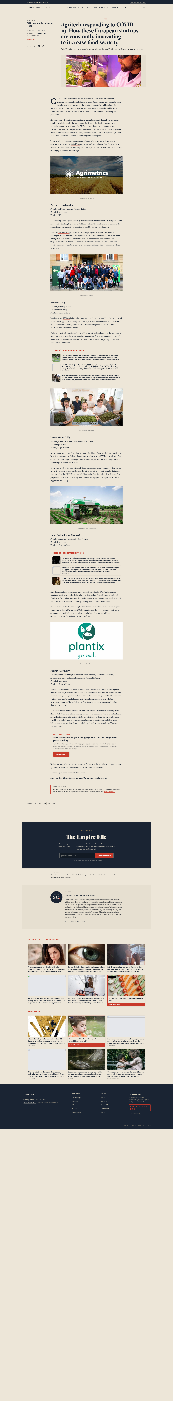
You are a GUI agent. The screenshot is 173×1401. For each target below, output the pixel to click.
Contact (103, 1112)
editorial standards (56, 877)
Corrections (105, 1108)
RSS (140, 1113)
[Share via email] (49, 803)
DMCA (149, 1125)
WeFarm (66, 318)
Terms (133, 1125)
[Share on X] (34, 46)
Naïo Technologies (58, 592)
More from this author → (75, 921)
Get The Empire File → (138, 1108)
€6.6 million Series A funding (91, 710)
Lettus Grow (70, 453)
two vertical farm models (108, 453)
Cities (95, 7)
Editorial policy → (109, 791)
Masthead (104, 1101)
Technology (71, 7)
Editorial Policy (106, 1105)
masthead (67, 877)
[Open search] (144, 8)
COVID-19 (75, 144)
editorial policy (70, 917)
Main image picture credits (61, 773)
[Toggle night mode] (126, 2)
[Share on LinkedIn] (38, 46)
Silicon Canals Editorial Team (40, 24)
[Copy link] (43, 46)
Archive (75, 1116)
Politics (81, 7)
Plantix (53, 689)
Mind (89, 7)
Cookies (141, 1125)
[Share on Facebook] (45, 803)
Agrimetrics (63, 232)
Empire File (115, 7)
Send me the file (104, 856)
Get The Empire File (138, 2)
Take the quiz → (61, 754)
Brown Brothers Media (30, 1102)
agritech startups (65, 120)
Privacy (126, 1125)
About (124, 7)
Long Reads (104, 7)
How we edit (31, 39)
